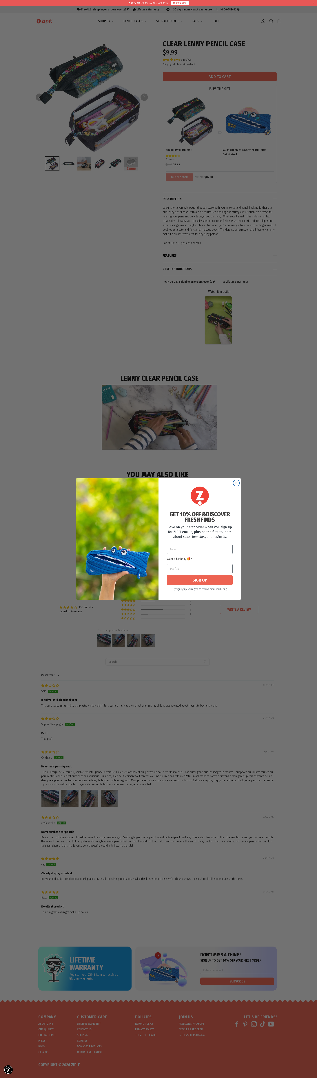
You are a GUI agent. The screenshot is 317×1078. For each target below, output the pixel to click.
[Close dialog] (236, 483)
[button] (8, 1069)
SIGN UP (199, 580)
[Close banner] (313, 3)
